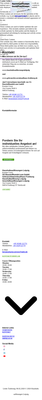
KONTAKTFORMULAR (11, 256)
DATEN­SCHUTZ (8, 336)
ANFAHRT (6, 189)
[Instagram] (4, 346)
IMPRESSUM (7, 338)
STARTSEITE (7, 330)
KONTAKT (6, 332)
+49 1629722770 (18, 96)
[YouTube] (4, 356)
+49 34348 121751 (15, 94)
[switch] (1, 22)
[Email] (4, 353)
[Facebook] (4, 350)
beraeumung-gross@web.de (18, 99)
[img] (21, 7)
